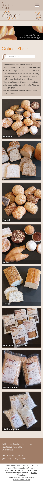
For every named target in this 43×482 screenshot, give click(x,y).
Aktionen (7, 136)
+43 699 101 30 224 (15, 456)
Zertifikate (6, 8)
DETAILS (39, 38)
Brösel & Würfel (10, 387)
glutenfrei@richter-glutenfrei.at (14, 458)
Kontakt (5, 2)
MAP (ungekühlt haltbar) (15, 345)
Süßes (6, 262)
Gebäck (6, 220)
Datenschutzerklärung (21, 480)
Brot (5, 178)
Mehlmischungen (11, 429)
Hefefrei (7, 304)
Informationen (7, 5)
